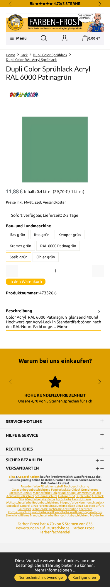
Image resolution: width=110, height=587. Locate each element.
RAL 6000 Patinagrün (58, 246)
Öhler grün (45, 257)
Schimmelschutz (46, 496)
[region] (55, 149)
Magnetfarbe (42, 492)
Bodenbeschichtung (46, 502)
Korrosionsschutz (19, 512)
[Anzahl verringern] (12, 271)
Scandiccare (40, 509)
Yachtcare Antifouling (63, 509)
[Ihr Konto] (64, 38)
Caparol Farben (29, 476)
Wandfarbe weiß (43, 512)
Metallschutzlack (20, 492)
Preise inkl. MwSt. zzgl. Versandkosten (36, 202)
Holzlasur (85, 499)
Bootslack (12, 505)
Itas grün (41, 235)
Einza (79, 505)
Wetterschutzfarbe (19, 502)
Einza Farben (39, 505)
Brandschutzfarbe (42, 515)
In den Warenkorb (25, 281)
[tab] (53, 319)
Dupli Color (83, 496)
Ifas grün (17, 235)
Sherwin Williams (17, 515)
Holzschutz (26, 496)
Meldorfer (97, 515)
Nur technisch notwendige (40, 577)
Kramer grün (20, 246)
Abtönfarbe (64, 499)
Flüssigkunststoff (51, 486)
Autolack (98, 496)
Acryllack (12, 496)
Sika (12, 476)
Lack (75, 499)
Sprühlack (73, 489)
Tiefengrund (66, 496)
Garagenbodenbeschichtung (31, 489)
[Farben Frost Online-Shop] (55, 22)
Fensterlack (59, 489)
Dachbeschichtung (76, 486)
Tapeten (89, 505)
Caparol (25, 505)
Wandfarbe (32, 499)
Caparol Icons (93, 512)
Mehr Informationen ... (55, 570)
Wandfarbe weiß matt (69, 512)
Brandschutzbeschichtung (71, 515)
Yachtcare (85, 509)
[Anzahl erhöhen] (98, 271)
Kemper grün (69, 235)
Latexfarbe (47, 499)
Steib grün (18, 257)
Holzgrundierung (63, 492)
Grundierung (90, 489)
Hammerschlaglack (88, 492)
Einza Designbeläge (61, 505)
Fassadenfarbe (30, 486)
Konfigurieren (84, 577)
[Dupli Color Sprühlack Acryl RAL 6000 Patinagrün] (55, 149)
